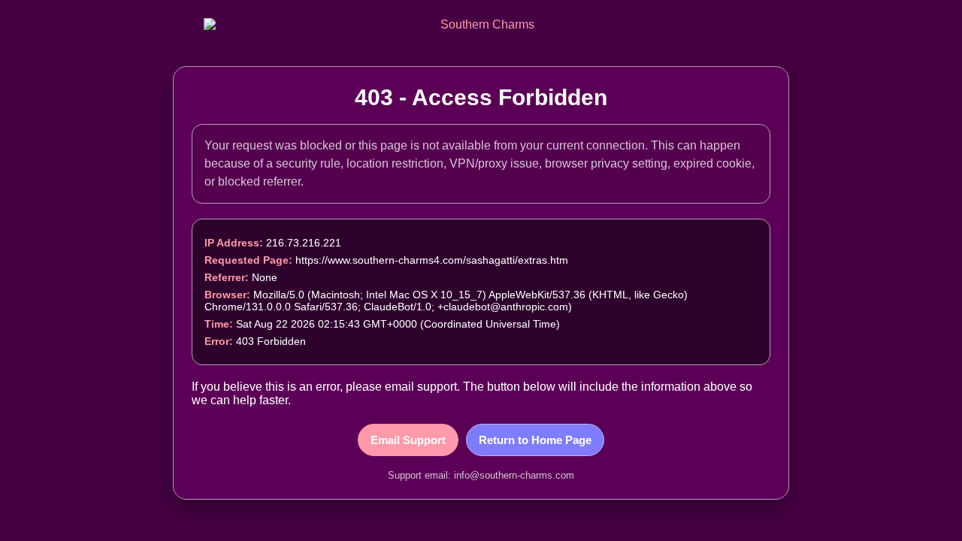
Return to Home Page (535, 440)
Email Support (408, 440)
